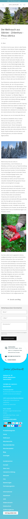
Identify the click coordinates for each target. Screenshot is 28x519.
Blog (4, 452)
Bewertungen (7, 483)
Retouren (6, 475)
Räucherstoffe (7, 441)
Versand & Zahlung (9, 472)
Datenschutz (7, 506)
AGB (4, 499)
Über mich (6, 468)
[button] (3, 4)
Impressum (6, 495)
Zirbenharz (20, 108)
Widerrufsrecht (8, 503)
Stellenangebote (8, 510)
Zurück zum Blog (15, 299)
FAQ (4, 479)
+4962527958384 (11, 360)
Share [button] (4, 43)
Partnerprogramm (9, 486)
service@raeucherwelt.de (13, 356)
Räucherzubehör (8, 448)
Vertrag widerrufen (10, 513)
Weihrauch (6, 438)
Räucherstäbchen (8, 445)
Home (5, 434)
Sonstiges (6, 455)
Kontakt (5, 465)
